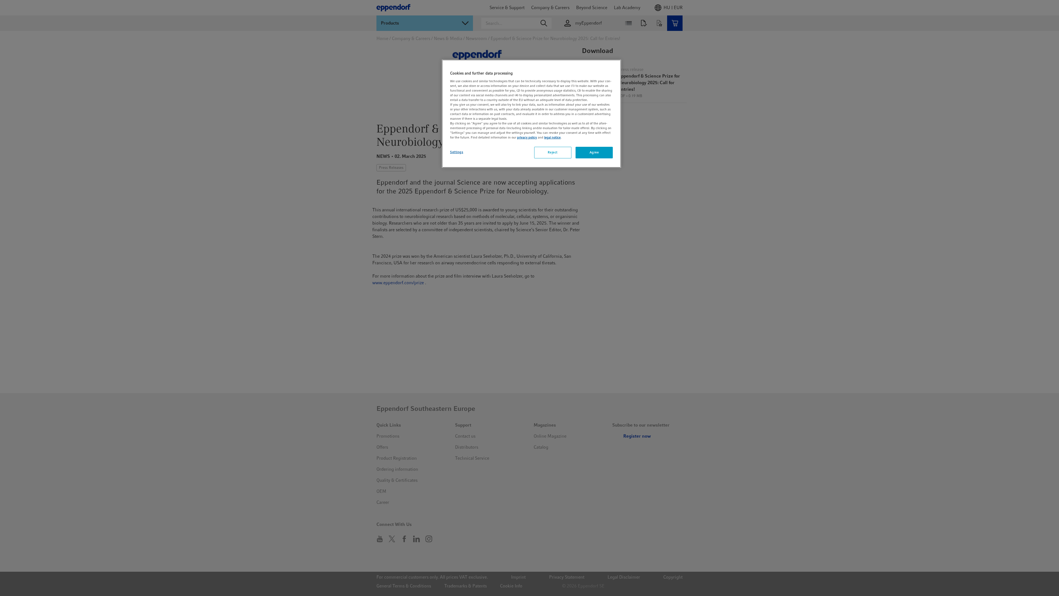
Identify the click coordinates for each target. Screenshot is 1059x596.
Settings (456, 152)
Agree (594, 152)
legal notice (552, 137)
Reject (552, 152)
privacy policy (527, 137)
